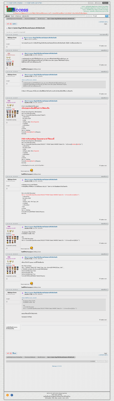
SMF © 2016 (55, 393)
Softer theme (54, 394)
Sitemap (54, 366)
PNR (9, 101)
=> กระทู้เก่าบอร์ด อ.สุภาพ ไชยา (33, 3)
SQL (56, 398)
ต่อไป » (106, 22)
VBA (53, 398)
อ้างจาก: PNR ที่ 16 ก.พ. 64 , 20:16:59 (29, 297)
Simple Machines (63, 393)
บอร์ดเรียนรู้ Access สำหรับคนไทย (53, 396)
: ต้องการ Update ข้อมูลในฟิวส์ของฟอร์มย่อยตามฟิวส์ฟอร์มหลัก (40, 53)
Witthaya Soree (12, 37)
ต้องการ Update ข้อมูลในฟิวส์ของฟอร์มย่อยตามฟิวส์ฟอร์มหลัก (40, 37)
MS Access (48, 398)
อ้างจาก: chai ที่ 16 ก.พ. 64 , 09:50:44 (29, 79)
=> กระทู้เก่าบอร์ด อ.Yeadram (15, 3)
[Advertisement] (64, 338)
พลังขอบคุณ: (10, 61)
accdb (59, 398)
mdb (63, 398)
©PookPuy (67, 396)
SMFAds (60, 394)
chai (9, 53)
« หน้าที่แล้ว (101, 22)
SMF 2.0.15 (49, 393)
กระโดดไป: (92, 361)
